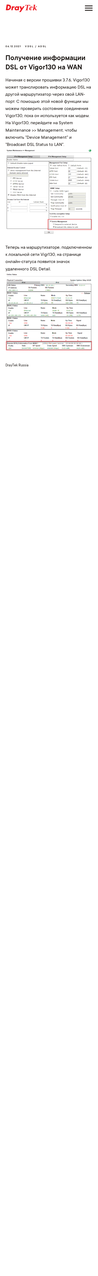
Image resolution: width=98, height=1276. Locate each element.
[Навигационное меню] (89, 8)
